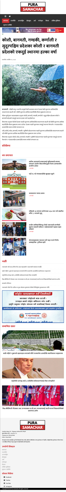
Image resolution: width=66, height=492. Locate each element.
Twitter (8, 480)
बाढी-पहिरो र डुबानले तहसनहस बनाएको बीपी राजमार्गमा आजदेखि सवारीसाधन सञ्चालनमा (26, 271)
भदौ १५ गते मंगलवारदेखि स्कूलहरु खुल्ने (41, 174)
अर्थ (35, 20)
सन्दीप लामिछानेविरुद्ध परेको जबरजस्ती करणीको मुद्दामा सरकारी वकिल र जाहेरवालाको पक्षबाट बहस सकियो (45, 227)
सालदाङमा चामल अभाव (36, 193)
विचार (47, 20)
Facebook (8, 477)
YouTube (8, 483)
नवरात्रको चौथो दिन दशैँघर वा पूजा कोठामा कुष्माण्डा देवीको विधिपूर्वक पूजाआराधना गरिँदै (25, 287)
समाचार (5, 20)
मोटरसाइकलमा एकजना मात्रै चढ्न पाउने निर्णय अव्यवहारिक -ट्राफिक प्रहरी (44, 241)
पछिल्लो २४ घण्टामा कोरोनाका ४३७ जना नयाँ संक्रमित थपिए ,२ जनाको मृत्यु (46, 212)
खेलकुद (28, 20)
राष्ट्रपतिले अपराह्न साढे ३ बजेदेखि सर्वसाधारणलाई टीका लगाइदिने (19, 275)
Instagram (9, 486)
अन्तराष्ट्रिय (21, 20)
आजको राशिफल (6, 283)
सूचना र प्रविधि (7, 25)
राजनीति (13, 20)
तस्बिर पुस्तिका (56, 20)
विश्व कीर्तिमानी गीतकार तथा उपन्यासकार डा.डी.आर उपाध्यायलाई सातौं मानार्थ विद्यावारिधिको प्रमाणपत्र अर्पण (31, 279)
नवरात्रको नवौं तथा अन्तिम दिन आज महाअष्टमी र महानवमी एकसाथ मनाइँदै (22, 267)
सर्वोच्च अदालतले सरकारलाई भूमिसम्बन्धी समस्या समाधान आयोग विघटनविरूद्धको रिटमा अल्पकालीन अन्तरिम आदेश (45, 163)
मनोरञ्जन (40, 20)
